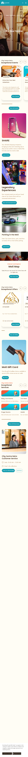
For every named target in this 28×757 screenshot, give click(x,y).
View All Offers (14, 334)
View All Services (14, 424)
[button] (17, 753)
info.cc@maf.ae (12, 466)
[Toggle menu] (26, 3)
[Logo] (5, 3)
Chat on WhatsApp (8, 470)
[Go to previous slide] (21, 61)
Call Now (19, 470)
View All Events (14, 108)
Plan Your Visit (14, 276)
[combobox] (22, 2)
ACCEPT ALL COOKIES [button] (7, 753)
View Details (15, 96)
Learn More (6, 155)
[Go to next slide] (25, 61)
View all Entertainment (9, 202)
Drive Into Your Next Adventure (9, 81)
